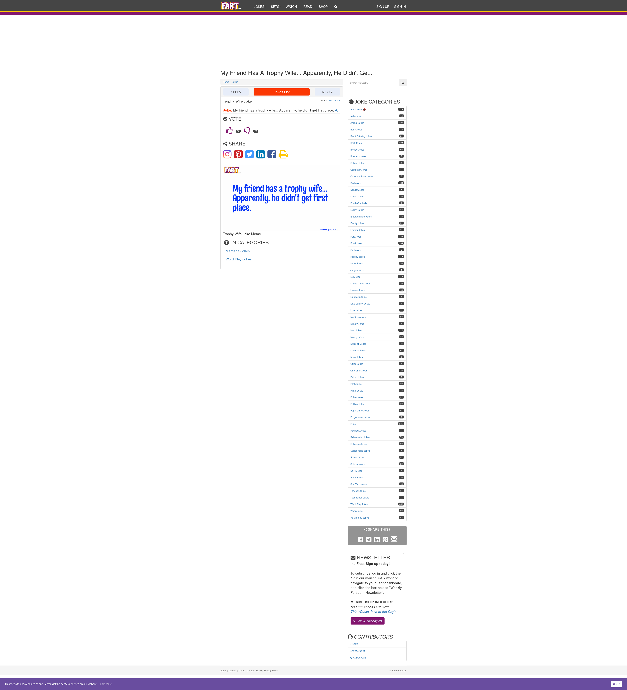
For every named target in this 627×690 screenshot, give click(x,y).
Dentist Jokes (357, 189)
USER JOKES (357, 651)
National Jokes (358, 350)
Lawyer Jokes (357, 290)
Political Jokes (357, 404)
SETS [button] (275, 6)
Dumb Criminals (358, 203)
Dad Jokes (355, 183)
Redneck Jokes (358, 430)
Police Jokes (356, 397)
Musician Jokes (358, 343)
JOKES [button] (259, 6)
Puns (353, 423)
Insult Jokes (356, 263)
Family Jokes (357, 223)
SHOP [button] (323, 6)
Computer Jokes (358, 169)
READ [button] (307, 6)
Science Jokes (357, 464)
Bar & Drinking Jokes (361, 136)
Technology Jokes (359, 497)
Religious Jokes (358, 444)
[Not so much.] (247, 130)
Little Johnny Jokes (360, 303)
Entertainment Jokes (361, 216)
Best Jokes (356, 142)
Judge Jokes (356, 270)
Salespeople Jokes (360, 450)
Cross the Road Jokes (361, 176)
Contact (232, 670)
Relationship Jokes (360, 437)
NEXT (326, 92)
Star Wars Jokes (358, 484)
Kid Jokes (355, 276)
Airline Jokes (356, 116)
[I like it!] (229, 130)
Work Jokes (356, 511)
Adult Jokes (356, 109)
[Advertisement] (313, 40)
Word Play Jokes (239, 259)
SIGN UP (382, 6)
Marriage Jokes (238, 250)
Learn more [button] (105, 684)
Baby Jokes (356, 129)
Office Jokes (356, 363)
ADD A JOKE (359, 657)
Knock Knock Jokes (360, 283)
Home (226, 81)
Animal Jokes (357, 122)
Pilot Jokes (356, 383)
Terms (241, 670)
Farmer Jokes (357, 230)
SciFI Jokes (356, 470)
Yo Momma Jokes (359, 517)
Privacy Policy (271, 670)
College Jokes (357, 163)
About (223, 670)
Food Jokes (356, 243)
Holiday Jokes (357, 256)
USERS (354, 644)
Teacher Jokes (358, 490)
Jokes (235, 81)
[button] (336, 7)
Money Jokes (357, 337)
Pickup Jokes (357, 377)
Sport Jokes (356, 477)
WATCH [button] (291, 6)
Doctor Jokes (357, 196)
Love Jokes (356, 310)
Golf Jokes (355, 250)
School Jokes (357, 457)
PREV (236, 92)
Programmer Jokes (360, 417)
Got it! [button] (616, 684)
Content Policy (254, 670)
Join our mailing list (369, 621)
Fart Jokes (355, 236)
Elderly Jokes (357, 209)
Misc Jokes (356, 330)
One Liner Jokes (358, 370)
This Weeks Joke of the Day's (373, 611)
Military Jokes (357, 323)
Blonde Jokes (357, 149)
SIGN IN (400, 6)
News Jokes (356, 357)
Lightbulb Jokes (358, 296)
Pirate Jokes (356, 390)
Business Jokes (358, 156)
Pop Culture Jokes (359, 410)
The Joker (334, 100)
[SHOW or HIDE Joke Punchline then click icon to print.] (283, 153)
